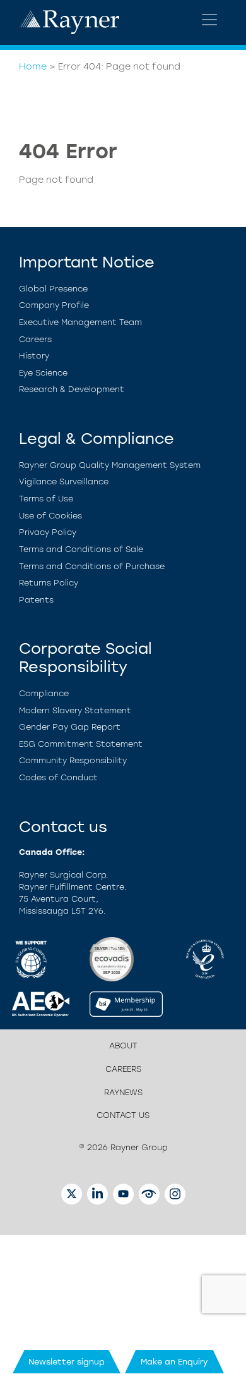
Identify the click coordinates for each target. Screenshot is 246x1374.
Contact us (123, 1115)
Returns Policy (48, 582)
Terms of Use (46, 498)
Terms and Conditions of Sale (81, 549)
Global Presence (53, 288)
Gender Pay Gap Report (69, 727)
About (123, 1045)
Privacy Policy (47, 532)
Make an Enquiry (174, 1361)
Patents (36, 599)
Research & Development (71, 389)
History (34, 355)
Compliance (44, 693)
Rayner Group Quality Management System (110, 465)
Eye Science (43, 372)
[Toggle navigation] (209, 19)
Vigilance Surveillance (63, 481)
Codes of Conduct (58, 777)
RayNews (123, 1092)
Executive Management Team (80, 322)
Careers (35, 339)
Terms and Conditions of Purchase (92, 566)
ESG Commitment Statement (81, 744)
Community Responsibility (73, 760)
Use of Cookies (50, 515)
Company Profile (54, 305)
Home (33, 66)
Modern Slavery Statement (75, 710)
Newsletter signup (66, 1361)
